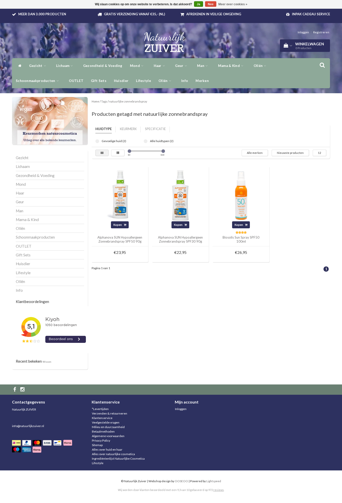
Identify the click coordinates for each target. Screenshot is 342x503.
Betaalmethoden (103, 431)
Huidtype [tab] (103, 129)
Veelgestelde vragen (105, 422)
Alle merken (255, 152)
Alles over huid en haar (107, 449)
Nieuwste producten (290, 152)
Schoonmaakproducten (36, 81)
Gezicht (36, 66)
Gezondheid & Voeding (102, 66)
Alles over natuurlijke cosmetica (113, 454)
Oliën (163, 81)
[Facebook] (15, 389)
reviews (218, 489)
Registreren (321, 32)
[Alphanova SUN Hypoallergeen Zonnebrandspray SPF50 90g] (119, 194)
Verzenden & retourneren (109, 413)
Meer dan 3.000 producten (42, 14)
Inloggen (303, 32)
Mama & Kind (229, 66)
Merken (202, 81)
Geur (179, 66)
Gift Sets (98, 81)
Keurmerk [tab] (128, 129)
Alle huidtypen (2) (145, 141)
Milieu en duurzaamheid (108, 427)
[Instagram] (23, 389)
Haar (158, 66)
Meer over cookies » (232, 4)
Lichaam (63, 66)
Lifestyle (143, 81)
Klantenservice (102, 418)
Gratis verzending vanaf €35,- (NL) (134, 14)
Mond (135, 66)
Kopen (117, 224)
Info (184, 81)
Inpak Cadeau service (311, 14)
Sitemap (97, 445)
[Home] (18, 65)
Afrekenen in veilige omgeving (213, 14)
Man (201, 66)
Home (95, 101)
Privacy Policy (101, 440)
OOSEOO (181, 481)
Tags (104, 101)
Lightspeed (213, 481)
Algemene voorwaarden (108, 436)
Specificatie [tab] (155, 129)
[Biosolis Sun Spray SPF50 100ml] (241, 194)
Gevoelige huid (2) (97, 141)
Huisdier (121, 81)
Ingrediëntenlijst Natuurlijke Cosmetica (118, 458)
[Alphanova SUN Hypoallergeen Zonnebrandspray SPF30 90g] (180, 194)
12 (319, 152)
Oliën (259, 66)
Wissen (47, 361)
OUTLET (76, 81)
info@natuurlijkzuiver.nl (28, 426)
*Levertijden (100, 409)
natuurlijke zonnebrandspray (128, 101)
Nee (211, 4)
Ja (198, 4)
